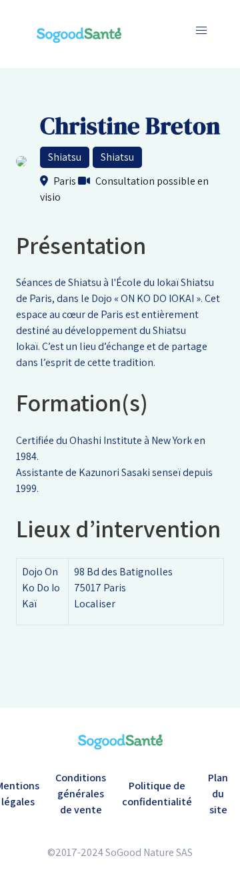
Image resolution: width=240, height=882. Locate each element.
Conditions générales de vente (80, 794)
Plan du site (218, 794)
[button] (201, 30)
